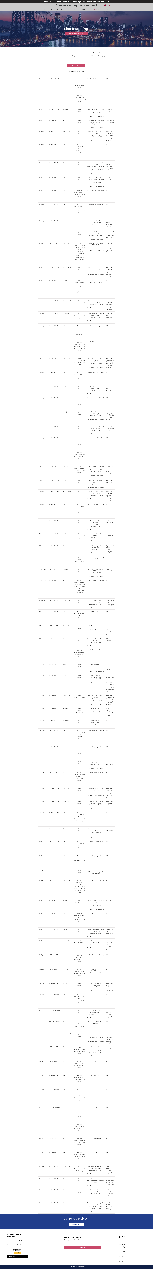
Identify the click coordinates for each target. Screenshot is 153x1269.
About (120, 1242)
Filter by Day (42, 52)
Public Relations (123, 1259)
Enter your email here (71, 1240)
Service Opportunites (124, 1247)
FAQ (120, 1249)
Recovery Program (123, 1244)
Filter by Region (68, 52)
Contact (121, 1256)
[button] (17, 1253)
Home (120, 1239)
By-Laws (121, 1261)
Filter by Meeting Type (95, 52)
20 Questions (122, 1251)
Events (120, 1254)
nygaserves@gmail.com (17, 1244)
